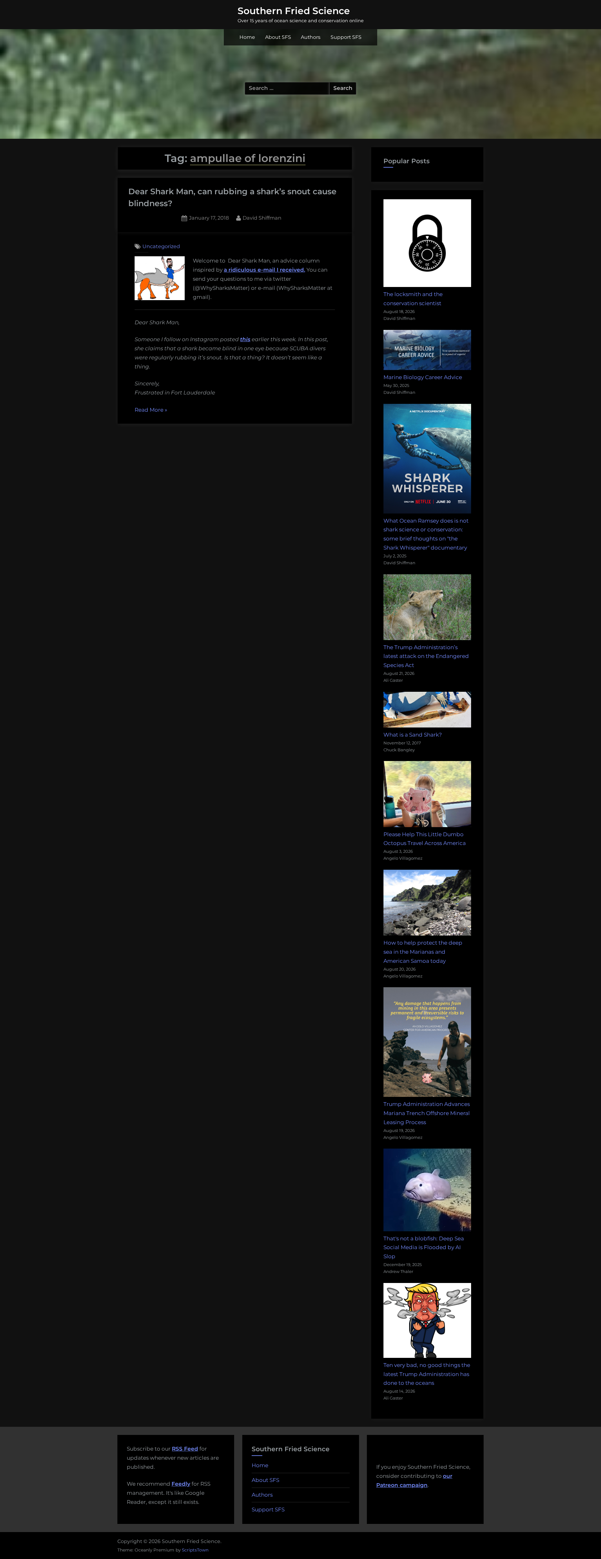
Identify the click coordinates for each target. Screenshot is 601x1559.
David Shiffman (262, 217)
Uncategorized (161, 246)
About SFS (278, 37)
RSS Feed (185, 1449)
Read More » (151, 410)
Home (247, 37)
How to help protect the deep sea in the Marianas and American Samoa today (422, 952)
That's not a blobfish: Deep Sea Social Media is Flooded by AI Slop (423, 1247)
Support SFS (346, 37)
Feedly (181, 1484)
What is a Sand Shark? (412, 735)
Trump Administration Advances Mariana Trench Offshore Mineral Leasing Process (426, 1113)
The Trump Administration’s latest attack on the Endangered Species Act (426, 656)
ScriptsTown (195, 1549)
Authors (311, 37)
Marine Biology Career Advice (422, 377)
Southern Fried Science (294, 10)
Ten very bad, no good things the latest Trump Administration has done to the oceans (426, 1374)
